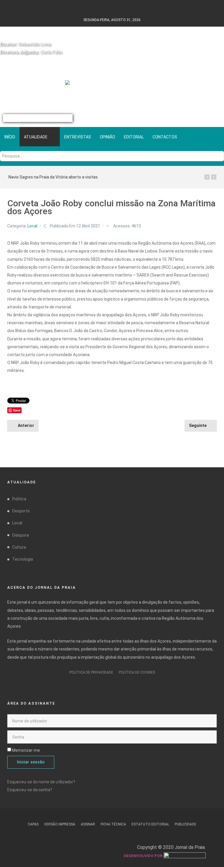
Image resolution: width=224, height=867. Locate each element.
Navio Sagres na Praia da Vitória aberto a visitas (53, 177)
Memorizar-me (26, 750)
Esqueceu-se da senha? (29, 789)
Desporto (21, 511)
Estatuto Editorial (150, 824)
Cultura (19, 547)
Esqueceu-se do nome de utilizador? (41, 782)
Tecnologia (22, 559)
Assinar (88, 824)
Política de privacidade (91, 672)
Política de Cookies (137, 672)
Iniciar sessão (31, 762)
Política (19, 499)
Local (32, 226)
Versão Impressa (59, 824)
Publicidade (185, 824)
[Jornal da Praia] (112, 86)
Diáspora (20, 535)
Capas (33, 824)
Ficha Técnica (113, 824)
